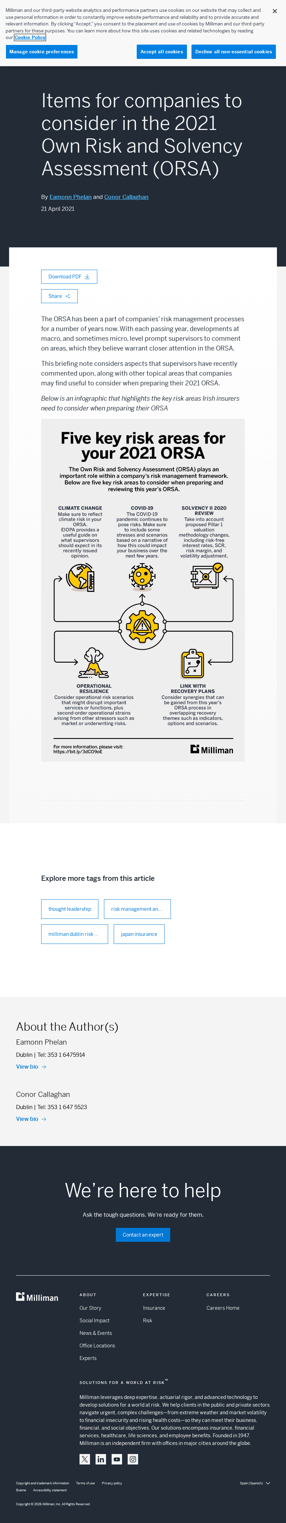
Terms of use (85, 1483)
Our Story (90, 1308)
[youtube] (117, 1459)
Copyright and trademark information (42, 1483)
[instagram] (133, 1459)
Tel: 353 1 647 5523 (62, 1107)
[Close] (275, 11)
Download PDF (65, 277)
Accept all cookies (162, 52)
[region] (143, 33)
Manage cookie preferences (41, 52)
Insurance (154, 1308)
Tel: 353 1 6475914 (61, 1055)
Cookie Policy (30, 37)
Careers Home (223, 1308)
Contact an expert (143, 1235)
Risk (147, 1320)
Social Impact (95, 1320)
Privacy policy (112, 1483)
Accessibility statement (50, 1490)
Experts (88, 1358)
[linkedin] (101, 1459)
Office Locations (97, 1346)
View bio (27, 1066)
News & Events (96, 1333)
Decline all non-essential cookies (233, 52)
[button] (85, 1459)
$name (21, 1490)
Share (55, 296)
